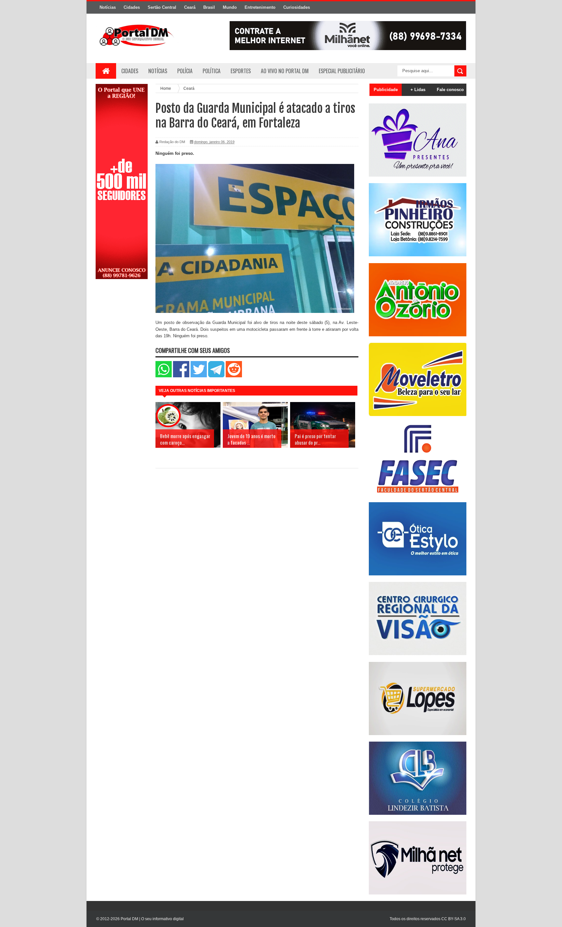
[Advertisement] (122, 388)
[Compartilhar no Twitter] (199, 375)
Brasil (209, 7)
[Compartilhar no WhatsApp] (163, 375)
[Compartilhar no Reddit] (234, 375)
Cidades (132, 7)
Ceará (189, 7)
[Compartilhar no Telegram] (216, 375)
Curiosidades (296, 7)
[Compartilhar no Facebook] (181, 375)
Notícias (108, 7)
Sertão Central (162, 7)
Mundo (230, 7)
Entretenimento (260, 7)
